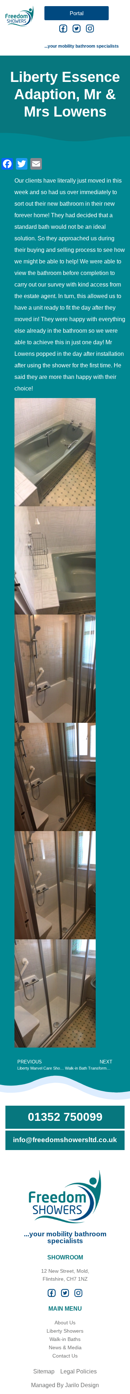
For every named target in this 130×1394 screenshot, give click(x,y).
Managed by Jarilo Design (65, 1385)
